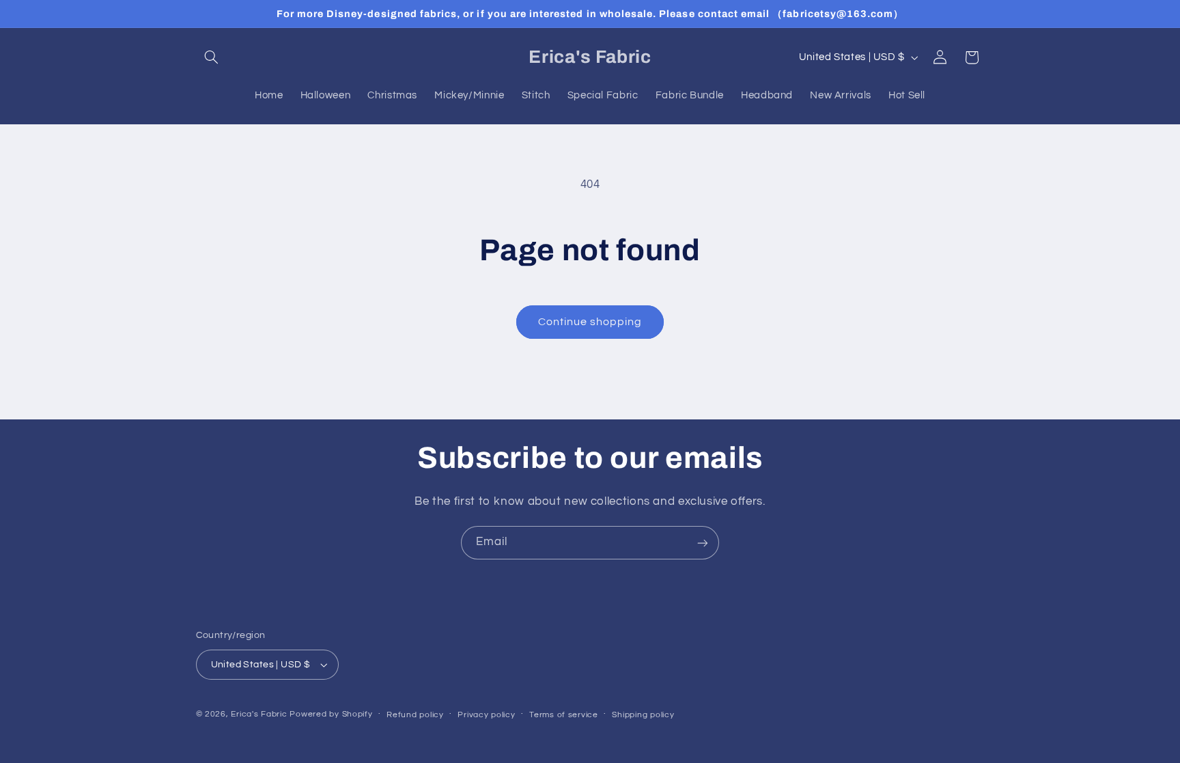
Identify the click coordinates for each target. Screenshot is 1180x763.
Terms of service (563, 715)
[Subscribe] (702, 542)
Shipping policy (643, 715)
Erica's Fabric (259, 714)
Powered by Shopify (331, 714)
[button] (211, 57)
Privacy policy (486, 715)
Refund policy (415, 715)
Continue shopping (590, 321)
